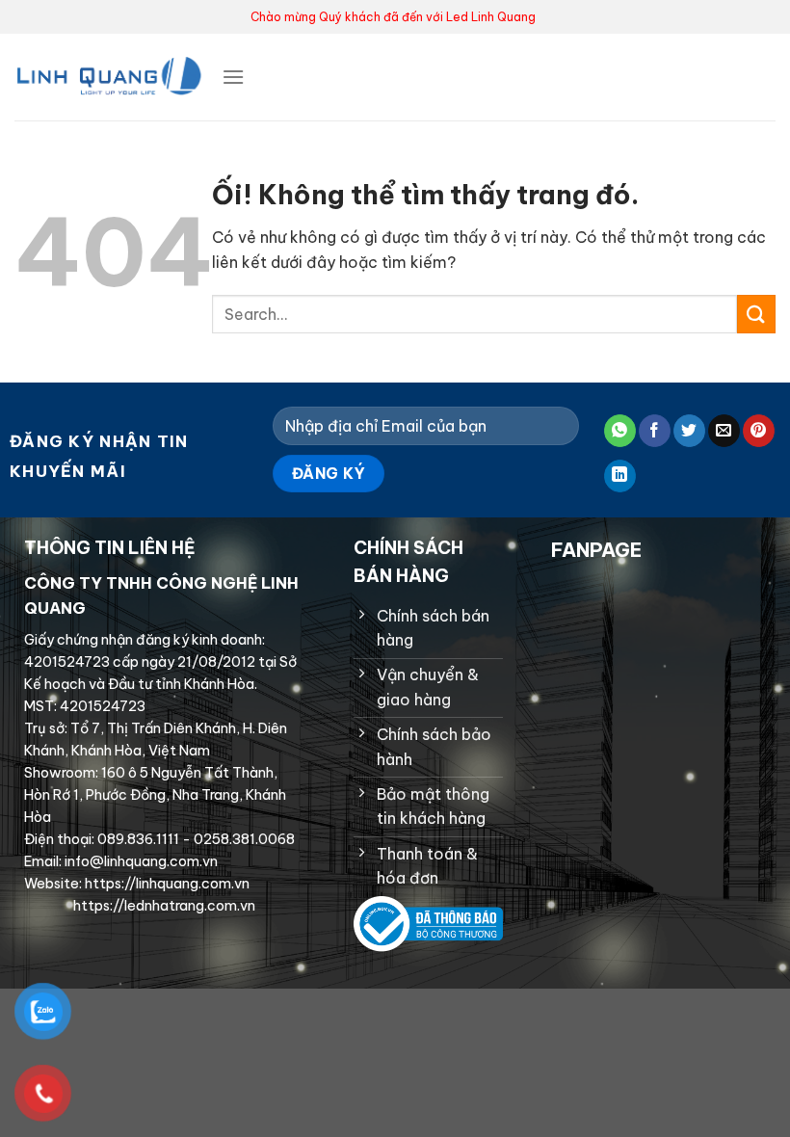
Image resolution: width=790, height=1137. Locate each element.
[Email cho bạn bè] (724, 430)
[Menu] (233, 76)
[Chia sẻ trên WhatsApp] (620, 430)
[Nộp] (756, 313)
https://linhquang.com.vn (166, 883)
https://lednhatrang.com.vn (162, 905)
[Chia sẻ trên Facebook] (655, 430)
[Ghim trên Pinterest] (759, 430)
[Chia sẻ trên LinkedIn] (620, 476)
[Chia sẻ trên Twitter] (689, 430)
